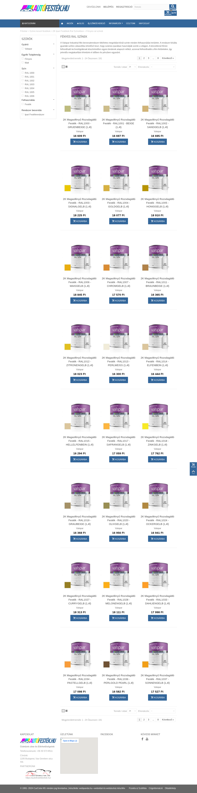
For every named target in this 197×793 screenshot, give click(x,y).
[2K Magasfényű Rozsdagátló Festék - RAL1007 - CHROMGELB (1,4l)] (119, 255)
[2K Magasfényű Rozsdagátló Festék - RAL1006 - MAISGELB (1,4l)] (80, 255)
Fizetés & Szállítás (138, 788)
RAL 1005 (29, 92)
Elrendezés (143, 67)
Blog (81, 23)
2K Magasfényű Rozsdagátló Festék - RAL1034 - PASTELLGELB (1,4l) (79, 679)
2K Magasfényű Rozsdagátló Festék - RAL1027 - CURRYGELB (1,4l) (79, 600)
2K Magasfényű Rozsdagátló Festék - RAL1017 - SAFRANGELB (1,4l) (118, 441)
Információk (115, 23)
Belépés (108, 7)
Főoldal (23, 31)
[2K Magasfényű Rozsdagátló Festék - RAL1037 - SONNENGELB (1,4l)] (157, 652)
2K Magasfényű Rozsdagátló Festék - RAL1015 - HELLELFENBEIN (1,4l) (79, 441)
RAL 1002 (29, 81)
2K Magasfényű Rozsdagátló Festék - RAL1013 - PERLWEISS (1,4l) (118, 361)
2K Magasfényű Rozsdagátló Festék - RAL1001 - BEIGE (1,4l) (118, 123)
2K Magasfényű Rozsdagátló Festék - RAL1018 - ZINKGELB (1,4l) (157, 441)
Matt (27, 63)
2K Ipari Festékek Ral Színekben (68, 31)
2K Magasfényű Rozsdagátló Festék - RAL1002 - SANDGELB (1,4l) (157, 123)
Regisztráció (124, 7)
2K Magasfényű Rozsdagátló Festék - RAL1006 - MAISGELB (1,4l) (79, 282)
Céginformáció (156, 788)
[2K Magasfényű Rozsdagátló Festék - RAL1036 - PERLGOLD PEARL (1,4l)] (119, 652)
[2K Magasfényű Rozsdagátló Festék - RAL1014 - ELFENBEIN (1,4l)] (157, 334)
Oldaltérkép (170, 788)
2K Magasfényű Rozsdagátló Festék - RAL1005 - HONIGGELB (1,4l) (157, 203)
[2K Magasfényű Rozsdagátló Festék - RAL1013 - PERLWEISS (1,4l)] (119, 334)
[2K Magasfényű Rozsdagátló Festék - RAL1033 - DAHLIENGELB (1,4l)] (157, 572)
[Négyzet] (63, 66)
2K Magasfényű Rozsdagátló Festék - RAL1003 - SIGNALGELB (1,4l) (79, 203)
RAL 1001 (29, 77)
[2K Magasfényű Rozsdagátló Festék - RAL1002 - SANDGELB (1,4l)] (157, 96)
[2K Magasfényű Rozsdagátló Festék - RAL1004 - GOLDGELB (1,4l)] (119, 175)
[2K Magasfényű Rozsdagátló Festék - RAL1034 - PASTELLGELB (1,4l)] (80, 652)
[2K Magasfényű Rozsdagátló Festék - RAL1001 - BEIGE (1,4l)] (119, 96)
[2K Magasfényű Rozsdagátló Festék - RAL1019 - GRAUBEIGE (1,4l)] (80, 493)
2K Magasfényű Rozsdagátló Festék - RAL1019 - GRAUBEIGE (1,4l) (79, 520)
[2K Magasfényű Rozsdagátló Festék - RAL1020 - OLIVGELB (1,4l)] (119, 493)
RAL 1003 (29, 84)
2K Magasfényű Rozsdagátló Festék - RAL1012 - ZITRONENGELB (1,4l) (79, 361)
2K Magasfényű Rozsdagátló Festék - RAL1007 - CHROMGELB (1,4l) (118, 282)
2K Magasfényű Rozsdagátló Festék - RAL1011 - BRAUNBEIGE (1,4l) (157, 282)
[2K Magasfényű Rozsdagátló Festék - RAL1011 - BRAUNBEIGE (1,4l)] (157, 255)
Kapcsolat (144, 23)
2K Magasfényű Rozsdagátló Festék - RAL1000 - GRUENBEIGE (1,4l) (79, 123)
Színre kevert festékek (40, 31)
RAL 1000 (29, 73)
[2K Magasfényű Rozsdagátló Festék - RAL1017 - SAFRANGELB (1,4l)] (119, 414)
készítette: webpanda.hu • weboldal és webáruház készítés (97, 788)
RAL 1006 (29, 96)
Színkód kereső (97, 23)
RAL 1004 (29, 88)
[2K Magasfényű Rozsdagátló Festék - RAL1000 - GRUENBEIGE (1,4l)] (80, 96)
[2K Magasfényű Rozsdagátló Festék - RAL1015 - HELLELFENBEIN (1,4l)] (80, 414)
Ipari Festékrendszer (34, 114)
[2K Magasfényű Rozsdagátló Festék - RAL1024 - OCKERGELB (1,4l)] (157, 493)
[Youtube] (147, 739)
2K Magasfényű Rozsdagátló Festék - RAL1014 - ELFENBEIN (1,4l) (157, 361)
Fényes (28, 59)
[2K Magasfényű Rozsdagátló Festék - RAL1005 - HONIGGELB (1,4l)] (157, 175)
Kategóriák (30, 23)
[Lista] (66, 66)
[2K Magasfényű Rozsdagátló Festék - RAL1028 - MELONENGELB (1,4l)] (119, 572)
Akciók (70, 23)
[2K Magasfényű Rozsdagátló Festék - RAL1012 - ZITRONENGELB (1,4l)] (80, 334)
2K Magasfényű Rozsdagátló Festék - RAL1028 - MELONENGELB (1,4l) (118, 600)
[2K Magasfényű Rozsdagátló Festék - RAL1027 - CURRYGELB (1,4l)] (80, 572)
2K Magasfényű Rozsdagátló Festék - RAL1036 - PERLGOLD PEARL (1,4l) (118, 679)
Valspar (28, 49)
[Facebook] (142, 739)
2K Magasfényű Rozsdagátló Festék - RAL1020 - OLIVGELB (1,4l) (118, 520)
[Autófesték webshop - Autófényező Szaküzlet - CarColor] (45, 7)
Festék (28, 104)
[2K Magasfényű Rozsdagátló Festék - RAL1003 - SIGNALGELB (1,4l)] (80, 175)
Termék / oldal (120, 67)
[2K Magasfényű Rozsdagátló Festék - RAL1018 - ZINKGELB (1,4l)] (157, 414)
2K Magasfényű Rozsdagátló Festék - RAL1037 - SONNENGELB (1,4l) (157, 679)
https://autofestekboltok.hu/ (38, 778)
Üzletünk (130, 23)
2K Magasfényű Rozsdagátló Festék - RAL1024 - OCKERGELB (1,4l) (157, 520)
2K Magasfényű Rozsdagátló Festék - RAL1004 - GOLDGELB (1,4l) (118, 203)
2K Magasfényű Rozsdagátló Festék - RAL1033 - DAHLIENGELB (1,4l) (157, 600)
